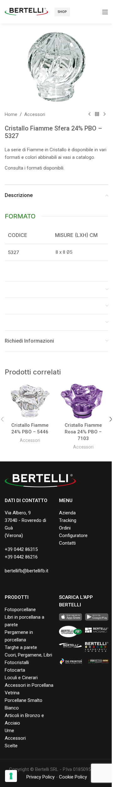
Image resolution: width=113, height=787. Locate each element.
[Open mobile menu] (105, 12)
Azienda (67, 513)
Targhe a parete (21, 647)
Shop (62, 12)
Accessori (34, 114)
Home (11, 114)
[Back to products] (97, 114)
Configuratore (73, 535)
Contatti (67, 543)
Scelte (11, 746)
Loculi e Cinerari (21, 677)
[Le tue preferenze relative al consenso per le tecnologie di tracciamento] (11, 776)
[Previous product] (89, 114)
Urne (9, 730)
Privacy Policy (40, 777)
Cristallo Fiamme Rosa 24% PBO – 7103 (83, 431)
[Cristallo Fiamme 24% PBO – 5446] (30, 401)
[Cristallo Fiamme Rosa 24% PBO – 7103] (83, 401)
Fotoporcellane (20, 609)
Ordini (65, 528)
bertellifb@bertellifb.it (26, 571)
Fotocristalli (17, 662)
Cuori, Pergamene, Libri (28, 655)
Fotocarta (15, 670)
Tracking (67, 520)
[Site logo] (26, 11)
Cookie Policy (73, 777)
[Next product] (104, 114)
